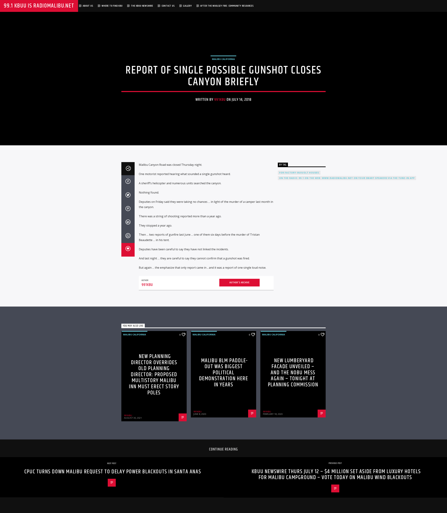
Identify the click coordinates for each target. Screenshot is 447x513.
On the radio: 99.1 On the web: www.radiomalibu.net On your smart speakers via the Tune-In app (347, 178)
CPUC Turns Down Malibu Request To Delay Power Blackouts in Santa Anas (112, 471)
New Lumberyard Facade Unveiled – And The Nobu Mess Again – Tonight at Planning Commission (293, 372)
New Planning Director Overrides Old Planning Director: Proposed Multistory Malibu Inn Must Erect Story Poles (154, 374)
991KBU (220, 100)
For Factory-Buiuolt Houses (299, 172)
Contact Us (168, 6)
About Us (88, 6)
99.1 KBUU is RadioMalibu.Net (39, 5)
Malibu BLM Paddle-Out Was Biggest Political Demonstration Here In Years (223, 372)
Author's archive (239, 282)
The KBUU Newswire (142, 6)
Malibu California (223, 59)
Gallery (187, 6)
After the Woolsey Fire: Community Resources (227, 6)
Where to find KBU (112, 6)
